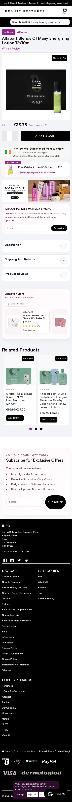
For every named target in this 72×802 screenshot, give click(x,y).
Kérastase (7, 685)
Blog (4, 631)
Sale (40, 576)
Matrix (5, 718)
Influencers (8, 637)
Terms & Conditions (12, 653)
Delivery (6, 598)
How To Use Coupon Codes (17, 609)
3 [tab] (41, 429)
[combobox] (40, 22)
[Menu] (5, 22)
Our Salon (7, 642)
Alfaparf (6, 696)
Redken (6, 702)
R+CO (5, 729)
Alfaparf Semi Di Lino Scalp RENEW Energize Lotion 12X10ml (19, 398)
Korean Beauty (46, 598)
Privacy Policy (9, 648)
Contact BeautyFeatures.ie (16, 593)
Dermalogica (9, 626)
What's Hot (44, 582)
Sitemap (6, 670)
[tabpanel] (20, 390)
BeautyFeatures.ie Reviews (16, 620)
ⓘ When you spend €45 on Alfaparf (37, 172)
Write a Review (11, 48)
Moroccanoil (9, 713)
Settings (20, 794)
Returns (6, 604)
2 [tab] (36, 429)
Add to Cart (45, 136)
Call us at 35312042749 (15, 551)
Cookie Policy (9, 659)
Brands (42, 587)
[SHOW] (63, 246)
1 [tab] (30, 429)
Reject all (32, 794)
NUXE (5, 724)
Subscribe (59, 228)
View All (6, 735)
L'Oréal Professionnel (13, 691)
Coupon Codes (10, 576)
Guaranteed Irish (11, 615)
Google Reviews (11, 582)
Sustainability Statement (15, 664)
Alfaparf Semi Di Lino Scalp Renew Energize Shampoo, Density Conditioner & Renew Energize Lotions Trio (53, 400)
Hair (40, 593)
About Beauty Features (14, 587)
